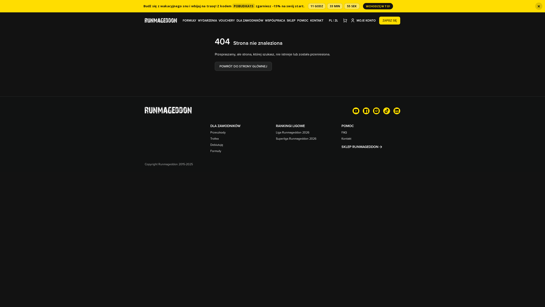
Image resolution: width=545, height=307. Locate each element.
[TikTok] (386, 110)
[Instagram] (376, 110)
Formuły (189, 20)
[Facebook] (366, 110)
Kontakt (316, 20)
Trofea (214, 138)
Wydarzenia (207, 20)
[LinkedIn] (396, 110)
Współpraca (275, 20)
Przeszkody (218, 132)
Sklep (291, 20)
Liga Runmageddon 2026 (292, 132)
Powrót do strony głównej (243, 66)
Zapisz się (390, 20)
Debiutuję (216, 145)
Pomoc (302, 20)
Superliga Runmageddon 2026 (296, 138)
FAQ (344, 132)
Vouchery (227, 20)
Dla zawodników (250, 20)
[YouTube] (356, 110)
